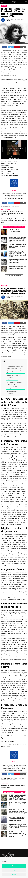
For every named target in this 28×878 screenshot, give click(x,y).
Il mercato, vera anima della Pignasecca (14, 372)
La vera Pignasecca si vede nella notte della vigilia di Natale (15, 367)
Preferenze (14, 874)
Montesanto (5, 779)
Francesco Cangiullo (18, 778)
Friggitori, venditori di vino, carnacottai (14, 376)
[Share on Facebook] (4, 47)
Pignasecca (13, 779)
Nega (14, 870)
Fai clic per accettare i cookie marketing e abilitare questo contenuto (14, 149)
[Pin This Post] (17, 47)
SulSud (8, 20)
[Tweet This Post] (11, 47)
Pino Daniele (15, 206)
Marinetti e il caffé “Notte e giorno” (14, 387)
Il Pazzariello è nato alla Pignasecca (13, 392)
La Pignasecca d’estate (12, 380)
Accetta (14, 865)
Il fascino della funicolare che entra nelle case (14, 383)
